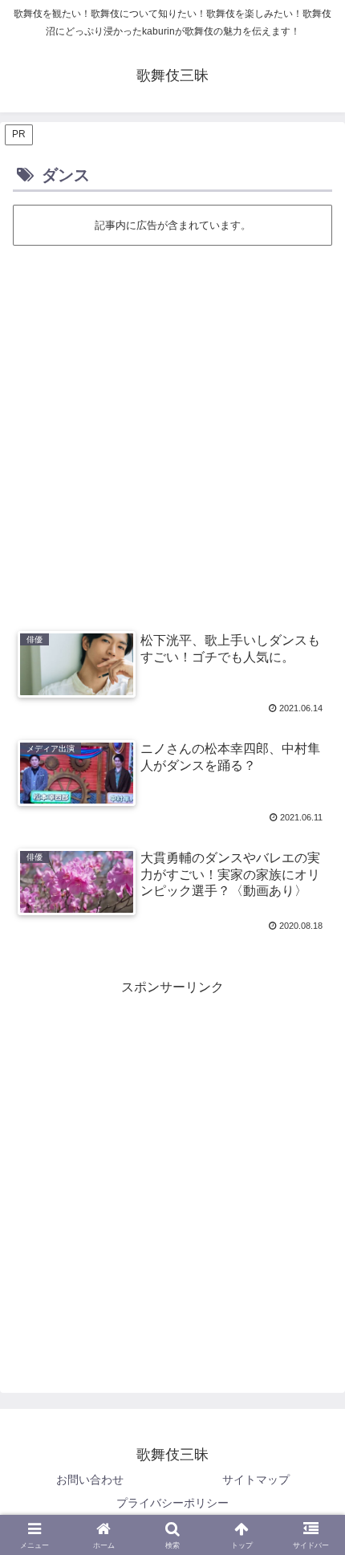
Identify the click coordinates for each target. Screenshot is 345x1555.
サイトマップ (256, 1479)
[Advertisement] (172, 427)
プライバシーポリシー (172, 1502)
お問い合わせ (90, 1479)
